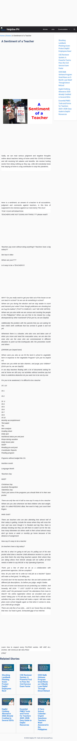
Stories (8, 36)
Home (2, 36)
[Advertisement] (38, 13)
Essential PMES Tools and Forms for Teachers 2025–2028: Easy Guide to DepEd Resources (26, 717)
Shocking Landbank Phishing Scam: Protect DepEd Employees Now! (6, 683)
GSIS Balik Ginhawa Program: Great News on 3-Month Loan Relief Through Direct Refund (44, 683)
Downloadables (63, 29)
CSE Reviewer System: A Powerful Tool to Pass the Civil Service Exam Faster (26, 680)
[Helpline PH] (3, 29)
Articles (45, 29)
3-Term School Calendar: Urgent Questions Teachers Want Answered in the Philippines (43, 719)
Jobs (52, 29)
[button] (74, 29)
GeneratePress (48, 738)
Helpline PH (13, 29)
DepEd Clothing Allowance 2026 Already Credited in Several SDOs (8, 715)
